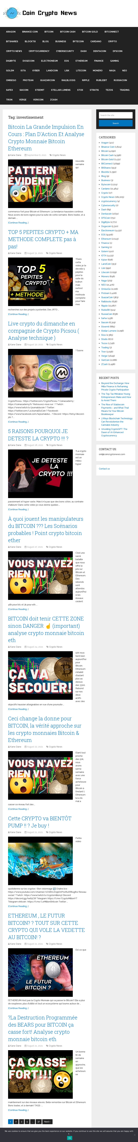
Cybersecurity (65, 51)
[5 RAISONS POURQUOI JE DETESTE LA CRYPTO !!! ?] (40, 474)
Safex (9, 90)
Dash (84, 51)
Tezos (109, 90)
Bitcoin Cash (67, 31)
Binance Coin (30, 31)
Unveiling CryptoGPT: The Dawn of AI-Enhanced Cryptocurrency (114, 432)
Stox (80, 90)
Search (116, 123)
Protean (28, 80)
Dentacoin (99, 51)
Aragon (10, 31)
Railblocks (68, 80)
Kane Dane (15, 155)
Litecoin (81, 70)
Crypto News (14, 51)
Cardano (95, 41)
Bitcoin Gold (90, 31)
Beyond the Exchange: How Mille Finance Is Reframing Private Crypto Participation (115, 386)
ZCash (53, 99)
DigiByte (11, 61)
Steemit (39, 90)
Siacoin (24, 90)
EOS (66, 61)
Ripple (85, 80)
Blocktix (30, 41)
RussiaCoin (120, 80)
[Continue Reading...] (18, 222)
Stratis (94, 90)
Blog (45, 41)
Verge (22, 99)
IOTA (23, 70)
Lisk (67, 70)
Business (60, 41)
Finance (99, 61)
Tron (9, 99)
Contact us (104, 468)
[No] (134, 1135)
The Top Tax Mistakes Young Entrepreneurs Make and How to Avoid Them (116, 397)
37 (38, 1121)
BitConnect (112, 31)
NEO (124, 70)
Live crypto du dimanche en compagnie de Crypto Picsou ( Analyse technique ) (43, 330)
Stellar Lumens (60, 90)
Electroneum (49, 61)
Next (46, 1121)
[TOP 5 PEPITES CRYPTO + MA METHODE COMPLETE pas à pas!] (40, 282)
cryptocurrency (39, 51)
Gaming (114, 61)
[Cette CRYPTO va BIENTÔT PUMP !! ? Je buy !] (40, 861)
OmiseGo (11, 80)
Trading (125, 90)
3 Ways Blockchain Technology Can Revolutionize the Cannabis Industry (116, 421)
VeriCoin (38, 99)
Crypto (112, 41)
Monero (98, 70)
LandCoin (52, 70)
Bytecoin (78, 41)
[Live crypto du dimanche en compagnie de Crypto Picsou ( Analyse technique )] (40, 373)
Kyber (36, 70)
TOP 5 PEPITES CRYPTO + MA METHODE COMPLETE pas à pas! (43, 239)
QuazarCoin (47, 80)
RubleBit (101, 80)
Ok (69, 1138)
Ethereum (81, 61)
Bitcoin (48, 31)
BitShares (12, 41)
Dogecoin (28, 61)
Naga (112, 70)
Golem (10, 70)
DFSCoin (117, 51)
